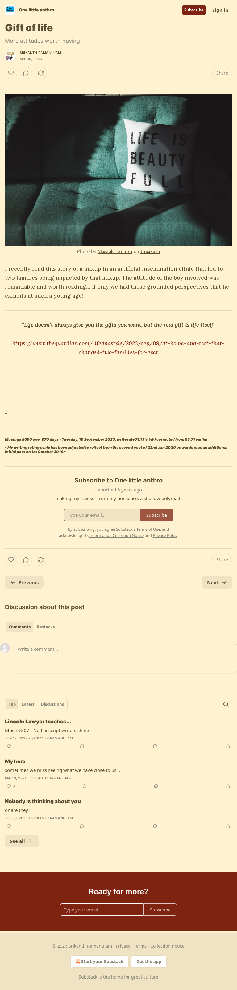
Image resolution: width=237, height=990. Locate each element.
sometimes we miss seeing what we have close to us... (62, 770)
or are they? (17, 810)
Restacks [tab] (46, 627)
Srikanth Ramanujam (40, 52)
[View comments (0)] (26, 73)
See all (17, 841)
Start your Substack (102, 961)
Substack (88, 977)
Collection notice (167, 946)
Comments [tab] (20, 627)
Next (212, 582)
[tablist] (31, 627)
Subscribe (194, 10)
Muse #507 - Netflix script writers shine (47, 730)
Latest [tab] (28, 704)
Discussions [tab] (52, 704)
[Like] (11, 73)
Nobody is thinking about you (43, 801)
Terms (140, 946)
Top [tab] (12, 704)
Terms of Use (148, 529)
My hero (15, 761)
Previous (29, 582)
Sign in (220, 10)
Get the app (148, 961)
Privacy (123, 946)
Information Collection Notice (116, 535)
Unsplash (150, 251)
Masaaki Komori (115, 251)
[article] (118, 734)
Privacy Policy (165, 535)
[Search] (226, 704)
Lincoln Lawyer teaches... (38, 721)
